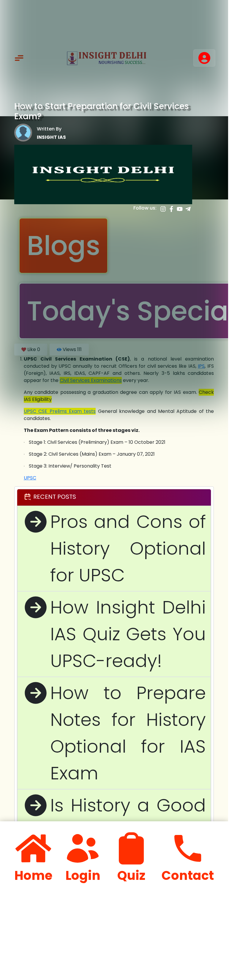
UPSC (30, 477)
